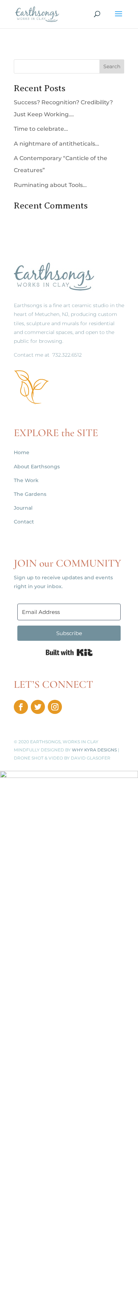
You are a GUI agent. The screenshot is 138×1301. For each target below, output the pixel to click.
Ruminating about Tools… (50, 185)
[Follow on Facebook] (21, 707)
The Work (26, 480)
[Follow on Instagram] (55, 707)
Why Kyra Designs (94, 749)
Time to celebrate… (41, 128)
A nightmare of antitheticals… (56, 143)
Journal (23, 508)
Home (21, 452)
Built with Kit (69, 652)
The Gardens (30, 494)
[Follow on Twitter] (38, 707)
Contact (24, 521)
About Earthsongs (37, 466)
